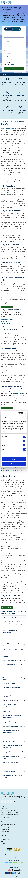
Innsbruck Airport (11, 128)
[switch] (24, 441)
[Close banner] (25, 413)
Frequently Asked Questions (9, 812)
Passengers (6, 56)
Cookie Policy (5, 831)
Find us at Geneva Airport (8, 810)
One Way (17, 29)
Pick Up (5, 33)
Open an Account (6, 826)
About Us (4, 808)
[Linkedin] (14, 801)
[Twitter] (5, 801)
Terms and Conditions (7, 837)
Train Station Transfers (8, 824)
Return (8, 29)
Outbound (6, 44)
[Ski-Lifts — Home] (6, 2)
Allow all (14, 459)
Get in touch (10, 64)
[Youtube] (11, 801)
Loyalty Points (5, 829)
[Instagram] (8, 801)
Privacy (3, 841)
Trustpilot (3, 74)
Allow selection (14, 463)
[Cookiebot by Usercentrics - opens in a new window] (17, 413)
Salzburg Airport (6, 323)
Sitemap (3, 843)
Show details (21, 455)
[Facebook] (2, 801)
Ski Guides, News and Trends (9, 814)
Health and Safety (6, 818)
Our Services (5, 816)
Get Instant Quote (7, 306)
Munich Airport (5, 321)
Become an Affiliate (7, 828)
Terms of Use (5, 839)
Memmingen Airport (7, 319)
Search (14, 68)
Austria (9, 192)
